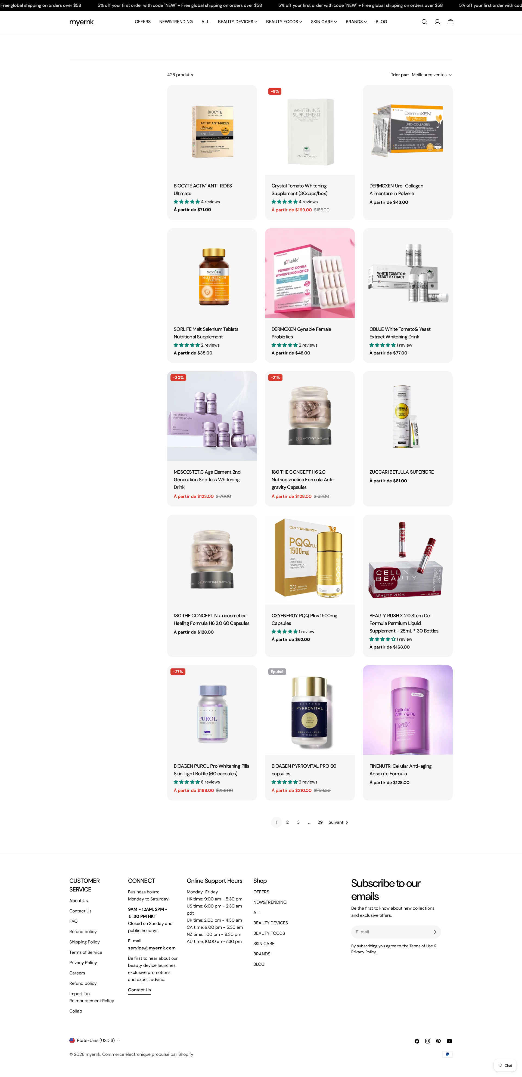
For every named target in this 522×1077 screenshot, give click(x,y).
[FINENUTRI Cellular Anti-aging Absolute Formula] (408, 710)
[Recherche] (424, 21)
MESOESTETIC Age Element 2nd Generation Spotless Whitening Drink (207, 479)
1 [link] (276, 822)
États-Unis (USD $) (96, 1040)
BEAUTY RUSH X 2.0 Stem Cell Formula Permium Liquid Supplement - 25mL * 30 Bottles (404, 623)
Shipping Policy (84, 942)
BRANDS (261, 954)
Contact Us (80, 911)
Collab (75, 1011)
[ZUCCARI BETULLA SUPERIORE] (408, 416)
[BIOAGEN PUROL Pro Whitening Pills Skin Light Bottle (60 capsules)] (212, 710)
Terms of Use (421, 945)
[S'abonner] (434, 932)
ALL (257, 912)
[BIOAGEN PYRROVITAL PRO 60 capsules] (310, 710)
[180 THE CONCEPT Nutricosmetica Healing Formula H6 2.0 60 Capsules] (212, 559)
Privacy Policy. (364, 951)
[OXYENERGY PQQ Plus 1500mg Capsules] (310, 559)
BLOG (259, 964)
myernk (81, 22)
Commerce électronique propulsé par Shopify (147, 1054)
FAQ (73, 921)
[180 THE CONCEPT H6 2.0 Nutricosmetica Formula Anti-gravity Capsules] (310, 416)
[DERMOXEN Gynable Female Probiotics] (310, 273)
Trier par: (400, 75)
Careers (77, 973)
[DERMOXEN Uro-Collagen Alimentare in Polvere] (408, 130)
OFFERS (261, 892)
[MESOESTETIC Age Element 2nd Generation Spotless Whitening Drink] (212, 416)
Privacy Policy (83, 962)
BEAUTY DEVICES (270, 923)
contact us (139, 990)
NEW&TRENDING (270, 902)
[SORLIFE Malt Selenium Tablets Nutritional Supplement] (212, 273)
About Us (78, 900)
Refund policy (83, 931)
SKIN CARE (264, 943)
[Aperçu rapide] (249, 96)
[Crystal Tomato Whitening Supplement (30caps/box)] (310, 130)
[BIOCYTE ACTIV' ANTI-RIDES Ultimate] (212, 130)
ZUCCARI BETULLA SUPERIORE (401, 472)
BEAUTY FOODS (269, 933)
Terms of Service (85, 952)
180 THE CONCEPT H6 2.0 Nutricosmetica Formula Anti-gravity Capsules (303, 479)
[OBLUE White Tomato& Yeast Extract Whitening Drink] (408, 273)
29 (320, 822)
